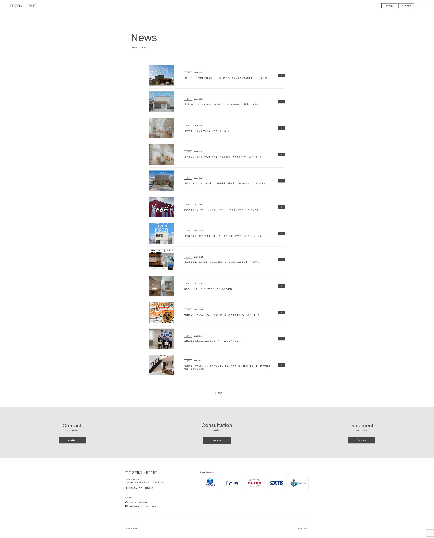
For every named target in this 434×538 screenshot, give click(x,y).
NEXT (221, 392)
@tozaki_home (141, 502)
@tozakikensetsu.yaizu (149, 506)
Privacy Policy (303, 528)
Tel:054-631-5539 (139, 487)
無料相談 (389, 6)
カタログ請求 (406, 6)
